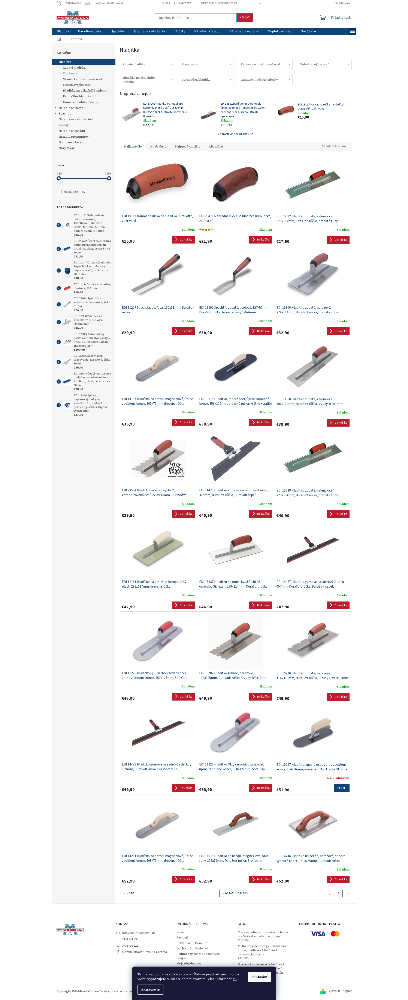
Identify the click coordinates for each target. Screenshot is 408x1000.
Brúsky (64, 125)
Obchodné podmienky (192, 948)
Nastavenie (150, 989)
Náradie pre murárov (74, 136)
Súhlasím (259, 976)
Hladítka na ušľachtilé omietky (85, 90)
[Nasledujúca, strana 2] (339, 893)
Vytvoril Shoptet (340, 991)
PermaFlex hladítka (77, 96)
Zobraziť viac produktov (233, 134)
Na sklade (74, 191)
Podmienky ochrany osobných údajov (198, 956)
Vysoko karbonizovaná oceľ (82, 79)
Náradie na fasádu (72, 131)
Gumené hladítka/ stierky (81, 102)
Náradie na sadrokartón (76, 119)
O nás (166, 3)
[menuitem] (62, 31)
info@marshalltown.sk (138, 933)
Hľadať (245, 17)
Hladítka (65, 62)
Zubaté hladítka (74, 67)
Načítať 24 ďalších (235, 893)
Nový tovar (66, 148)
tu (235, 978)
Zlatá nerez (71, 73)
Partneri (186, 3)
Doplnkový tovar (70, 142)
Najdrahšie (158, 146)
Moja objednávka (188, 963)
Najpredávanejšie (187, 146)
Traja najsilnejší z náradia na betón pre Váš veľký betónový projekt (263, 934)
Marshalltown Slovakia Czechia (144, 952)
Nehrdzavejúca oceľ (77, 85)
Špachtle (65, 113)
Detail (342, 788)
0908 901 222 (130, 945)
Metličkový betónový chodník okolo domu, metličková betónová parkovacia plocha (263, 950)
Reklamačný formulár (219, 3)
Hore (130, 893)
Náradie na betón (71, 108)
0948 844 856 (130, 939)
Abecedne (216, 146)
